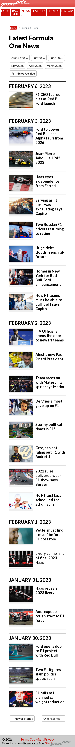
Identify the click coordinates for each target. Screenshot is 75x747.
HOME (5, 10)
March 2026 (54, 65)
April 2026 (35, 65)
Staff (48, 743)
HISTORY (67, 10)
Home (13, 28)
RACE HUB (15, 12)
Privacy (49, 739)
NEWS (26, 10)
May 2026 (17, 65)
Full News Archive (23, 73)
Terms (24, 739)
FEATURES (39, 10)
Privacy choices (34, 743)
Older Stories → (53, 718)
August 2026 (19, 57)
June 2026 (56, 57)
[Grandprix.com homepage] (60, 743)
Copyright (37, 739)
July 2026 (39, 57)
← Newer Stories (22, 718)
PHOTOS (53, 10)
